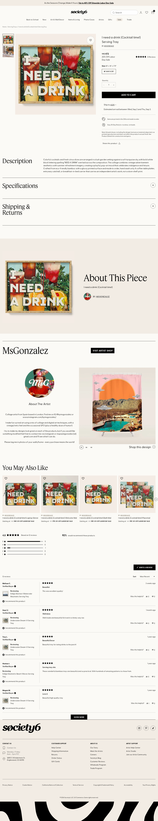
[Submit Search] (113, 12)
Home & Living (74, 19)
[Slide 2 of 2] (8, 51)
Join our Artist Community (136, 754)
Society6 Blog (95, 758)
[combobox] (124, 12)
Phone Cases (89, 19)
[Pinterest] (146, 728)
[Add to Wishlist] (6, 478)
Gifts (110, 19)
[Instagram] (139, 728)
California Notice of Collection (52, 785)
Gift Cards (55, 761)
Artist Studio (131, 751)
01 (81, 447)
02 (86, 447)
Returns (54, 754)
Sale (119, 19)
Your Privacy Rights (149, 785)
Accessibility (128, 785)
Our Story (94, 747)
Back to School (32, 19)
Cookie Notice (27, 785)
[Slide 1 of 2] (8, 39)
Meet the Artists (96, 751)
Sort (135, 576)
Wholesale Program (98, 765)
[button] (146, 56)
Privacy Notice (7, 785)
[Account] (141, 12)
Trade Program (96, 768)
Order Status (56, 758)
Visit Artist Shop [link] (103, 350)
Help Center (56, 747)
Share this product (110, 143)
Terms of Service (78, 785)
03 (91, 447)
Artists (101, 19)
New (44, 19)
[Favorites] (147, 12)
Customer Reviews (97, 761)
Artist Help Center (133, 747)
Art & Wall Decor (57, 19)
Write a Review (147, 568)
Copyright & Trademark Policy (103, 785)
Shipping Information (59, 751)
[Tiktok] (153, 728)
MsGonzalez (109, 46)
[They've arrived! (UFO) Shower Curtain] (117, 406)
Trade (129, 19)
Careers (93, 754)
